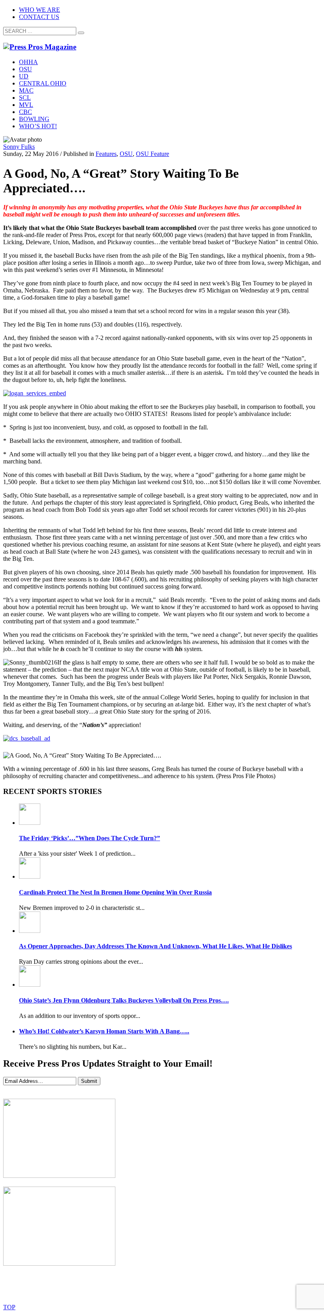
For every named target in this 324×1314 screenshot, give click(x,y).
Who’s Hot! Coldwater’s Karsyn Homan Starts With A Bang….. (104, 1031)
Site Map (174, 1285)
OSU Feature (152, 153)
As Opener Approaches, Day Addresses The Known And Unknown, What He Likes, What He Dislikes (155, 946)
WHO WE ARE (39, 9)
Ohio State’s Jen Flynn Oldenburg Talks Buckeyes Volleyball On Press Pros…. (124, 1000)
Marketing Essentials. (181, 1293)
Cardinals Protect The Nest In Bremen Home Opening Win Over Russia (115, 892)
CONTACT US (39, 16)
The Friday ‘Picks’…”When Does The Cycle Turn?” (89, 838)
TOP (9, 1307)
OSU (126, 153)
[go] (81, 33)
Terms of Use (212, 1285)
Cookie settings (259, 1285)
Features (106, 153)
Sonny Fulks (19, 146)
